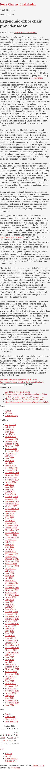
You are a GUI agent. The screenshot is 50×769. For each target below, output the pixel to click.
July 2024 (9, 484)
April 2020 (10, 607)
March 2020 (10, 609)
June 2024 (9, 487)
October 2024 (11, 477)
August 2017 (10, 676)
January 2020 (11, 614)
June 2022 (9, 544)
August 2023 (10, 511)
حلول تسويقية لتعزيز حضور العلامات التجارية (24, 397)
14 (12, 737)
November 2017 (12, 669)
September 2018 (12, 652)
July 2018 (9, 655)
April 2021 (10, 578)
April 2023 (10, 520)
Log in (8, 714)
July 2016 (9, 695)
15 (15, 737)
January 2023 (11, 528)
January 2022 (11, 556)
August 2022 (10, 540)
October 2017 (11, 671)
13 (9, 737)
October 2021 (11, 564)
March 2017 (10, 683)
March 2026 (10, 436)
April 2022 (10, 549)
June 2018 (9, 657)
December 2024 (12, 472)
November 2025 (12, 446)
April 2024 (10, 492)
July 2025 (9, 456)
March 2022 (10, 552)
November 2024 (12, 475)
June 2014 (9, 705)
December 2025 (12, 444)
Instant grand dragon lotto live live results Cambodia (22, 382)
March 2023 (10, 523)
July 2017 (9, 679)
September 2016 (12, 691)
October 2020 (11, 592)
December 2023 (12, 501)
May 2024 (9, 489)
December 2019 (12, 616)
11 (4, 737)
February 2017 (11, 686)
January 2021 (11, 585)
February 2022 (11, 554)
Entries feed (10, 716)
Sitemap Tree (10, 761)
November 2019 (12, 619)
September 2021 (12, 566)
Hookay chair (36, 78)
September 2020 (12, 595)
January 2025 (11, 470)
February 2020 (11, 611)
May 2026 (9, 432)
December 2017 (12, 667)
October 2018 (11, 650)
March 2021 (10, 580)
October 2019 (11, 621)
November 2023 (12, 504)
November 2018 (12, 647)
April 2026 (10, 434)
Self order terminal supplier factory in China (18, 380)
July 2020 (9, 599)
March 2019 (10, 638)
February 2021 (11, 583)
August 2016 (10, 693)
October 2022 (11, 535)
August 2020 (10, 597)
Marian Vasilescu (21, 32)
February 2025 (11, 468)
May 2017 (9, 681)
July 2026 (9, 427)
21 (12, 740)
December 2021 (12, 559)
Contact (8, 413)
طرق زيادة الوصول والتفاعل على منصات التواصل (27, 402)
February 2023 (11, 525)
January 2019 (11, 643)
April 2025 (10, 463)
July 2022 (9, 542)
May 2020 (9, 604)
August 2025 (10, 453)
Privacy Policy (11, 415)
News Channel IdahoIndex (18, 4)
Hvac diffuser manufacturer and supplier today (24, 399)
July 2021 (9, 571)
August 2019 (10, 626)
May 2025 (9, 460)
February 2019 (11, 640)
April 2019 (10, 635)
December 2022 (12, 530)
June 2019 (9, 631)
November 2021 (12, 561)
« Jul (2, 749)
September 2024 (12, 480)
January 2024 (11, 499)
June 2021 (9, 573)
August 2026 (10, 424)
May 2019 (9, 633)
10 (1, 737)
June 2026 (9, 429)
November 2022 (12, 532)
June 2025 (9, 458)
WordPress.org (11, 721)
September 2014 (12, 703)
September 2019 (12, 623)
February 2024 (11, 496)
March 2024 (10, 494)
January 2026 (11, 441)
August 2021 (10, 568)
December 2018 (12, 645)
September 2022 (12, 537)
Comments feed (12, 719)
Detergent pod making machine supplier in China (26, 394)
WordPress (15, 768)
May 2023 (9, 518)
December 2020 (12, 588)
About (8, 411)
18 (4, 740)
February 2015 (11, 700)
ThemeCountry (37, 765)
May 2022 (9, 547)
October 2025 (11, 448)
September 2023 (12, 508)
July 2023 (9, 513)
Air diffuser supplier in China (17, 392)
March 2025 (10, 465)
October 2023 (11, 506)
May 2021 (9, 576)
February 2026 (11, 439)
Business (33, 32)
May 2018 (9, 659)
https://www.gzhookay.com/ (12, 237)
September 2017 (12, 674)
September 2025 (12, 451)
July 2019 (9, 628)
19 (7, 740)
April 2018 (10, 662)
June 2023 (9, 516)
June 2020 (9, 602)
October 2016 (11, 688)
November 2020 (12, 590)
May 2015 (9, 698)
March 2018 (10, 664)
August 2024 (10, 482)
